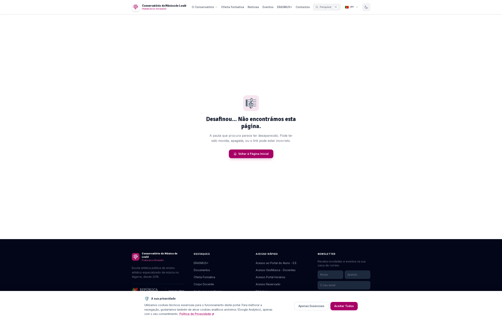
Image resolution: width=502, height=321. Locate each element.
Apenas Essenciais (311, 306)
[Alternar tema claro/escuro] (366, 7)
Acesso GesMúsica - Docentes (276, 270)
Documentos (202, 270)
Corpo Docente (204, 284)
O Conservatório (203, 7)
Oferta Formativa (232, 7)
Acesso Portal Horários (270, 277)
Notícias (253, 7)
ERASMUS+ (284, 7)
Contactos (303, 7)
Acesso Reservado (268, 284)
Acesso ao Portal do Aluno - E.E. (276, 263)
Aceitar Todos (344, 306)
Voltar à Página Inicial (253, 153)
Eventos (268, 7)
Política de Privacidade (195, 313)
